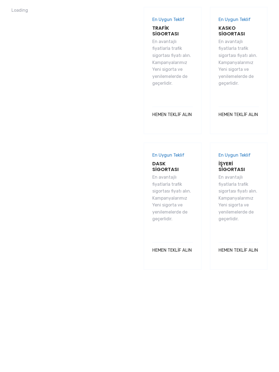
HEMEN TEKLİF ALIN (172, 114)
